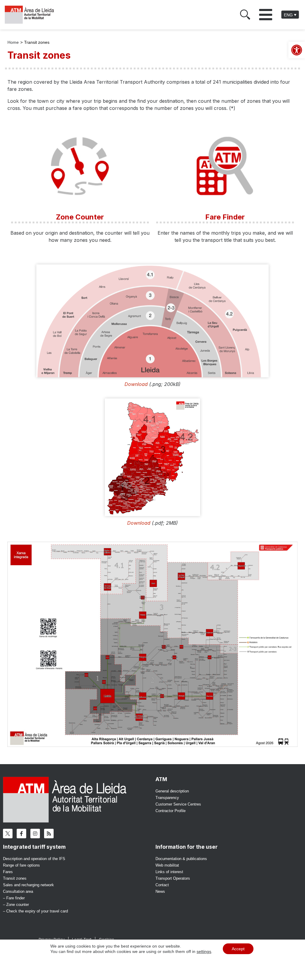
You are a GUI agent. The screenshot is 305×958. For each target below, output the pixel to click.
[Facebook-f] (21, 833)
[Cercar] (245, 15)
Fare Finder (225, 217)
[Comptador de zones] (80, 166)
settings (204, 951)
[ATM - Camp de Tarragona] (32, 14)
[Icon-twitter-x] (8, 833)
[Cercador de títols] (225, 166)
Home (13, 42)
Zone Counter (80, 217)
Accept (238, 948)
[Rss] (49, 833)
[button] (265, 14)
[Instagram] (35, 833)
